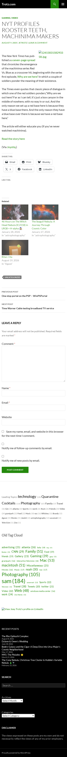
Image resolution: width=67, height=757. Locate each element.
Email (6, 402)
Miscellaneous (38, 565)
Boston (6, 552)
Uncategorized (12, 277)
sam (13, 581)
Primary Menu (63, 4)
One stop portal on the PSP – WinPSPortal (24, 293)
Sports (27, 508)
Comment (8, 343)
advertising (11, 547)
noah (32, 569)
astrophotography (40, 518)
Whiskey (46, 513)
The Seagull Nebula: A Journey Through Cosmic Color (43, 225)
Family (50, 503)
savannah (55, 518)
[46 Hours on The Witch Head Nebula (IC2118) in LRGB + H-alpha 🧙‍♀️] (15, 212)
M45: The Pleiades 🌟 (12, 654)
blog (49, 548)
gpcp (53, 557)
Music (30, 513)
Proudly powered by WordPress (16, 752)
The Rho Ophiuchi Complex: (15, 636)
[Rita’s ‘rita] (15, 247)
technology (29, 496)
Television (8, 522)
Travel (19, 586)
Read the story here (13, 138)
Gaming (6, 18)
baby (41, 547)
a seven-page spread (23, 60)
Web (21, 590)
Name (6, 388)
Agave (6, 518)
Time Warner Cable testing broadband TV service (28, 306)
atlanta (17, 508)
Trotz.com (8, 4)
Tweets (34, 586)
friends (54, 508)
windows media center (42, 591)
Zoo (17, 522)
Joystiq (11, 147)
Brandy (57, 513)
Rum (45, 508)
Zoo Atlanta (20, 595)
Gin (8, 508)
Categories (7, 712)
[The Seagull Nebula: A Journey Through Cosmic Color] (45, 212)
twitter (47, 586)
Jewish (25, 518)
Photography (33, 503)
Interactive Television (27, 561)
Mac (47, 560)
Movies (16, 518)
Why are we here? (27, 76)
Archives (6, 697)
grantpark (11, 513)
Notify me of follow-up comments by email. (27, 448)
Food (21, 513)
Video (14, 18)
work (36, 508)
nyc (38, 513)
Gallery (22, 556)
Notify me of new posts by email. (21, 460)
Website (7, 417)
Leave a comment (38, 42)
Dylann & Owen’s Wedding (15, 641)
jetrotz (23, 42)
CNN (18, 551)
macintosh (13, 565)
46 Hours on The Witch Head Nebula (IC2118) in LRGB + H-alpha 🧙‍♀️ (15, 225)
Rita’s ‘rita (7, 256)
